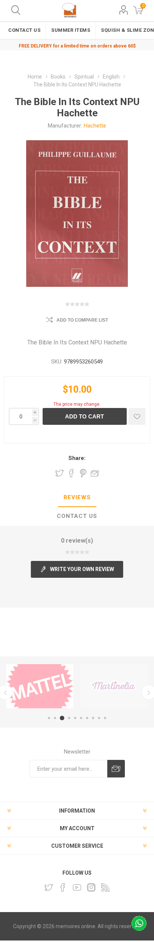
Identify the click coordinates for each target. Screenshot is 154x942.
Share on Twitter (59, 473)
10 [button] (105, 718)
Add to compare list (82, 320)
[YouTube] (77, 887)
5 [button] (75, 718)
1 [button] (49, 718)
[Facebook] (63, 887)
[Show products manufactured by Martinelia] (114, 686)
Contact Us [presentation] (77, 516)
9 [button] (99, 718)
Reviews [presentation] (77, 497)
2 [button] (55, 718)
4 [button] (69, 718)
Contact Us (24, 30)
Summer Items (70, 30)
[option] (40, 686)
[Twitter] (49, 887)
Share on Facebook (71, 473)
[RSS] (105, 887)
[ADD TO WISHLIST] (137, 416)
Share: (77, 458)
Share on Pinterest (83, 473)
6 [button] (81, 718)
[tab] (77, 497)
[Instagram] (91, 887)
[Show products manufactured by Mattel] (39, 686)
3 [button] (62, 718)
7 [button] (87, 718)
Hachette (95, 125)
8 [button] (93, 718)
